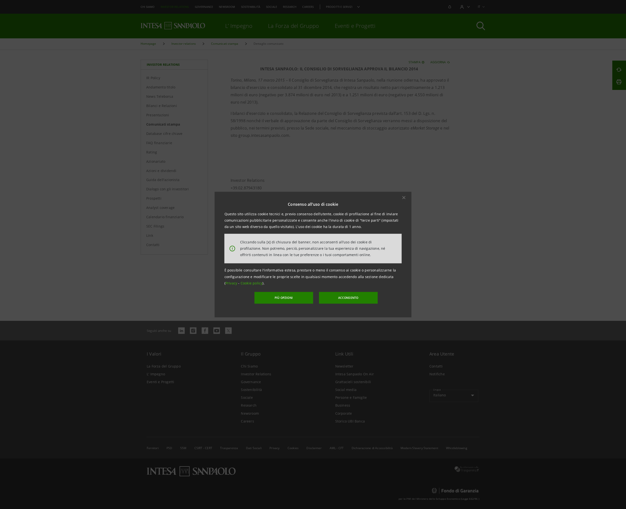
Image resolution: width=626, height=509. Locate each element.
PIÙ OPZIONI (284, 298)
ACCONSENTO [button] (348, 298)
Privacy (231, 283)
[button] (404, 197)
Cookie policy (252, 283)
